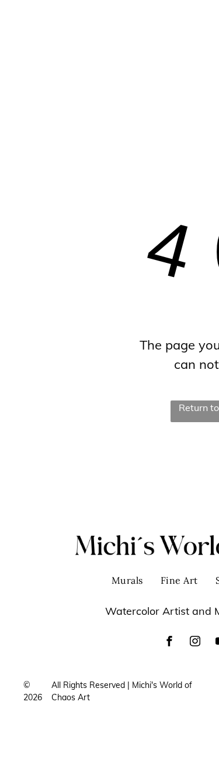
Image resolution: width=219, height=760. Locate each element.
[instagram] (195, 642)
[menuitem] (143, 19)
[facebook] (169, 642)
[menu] (201, 25)
